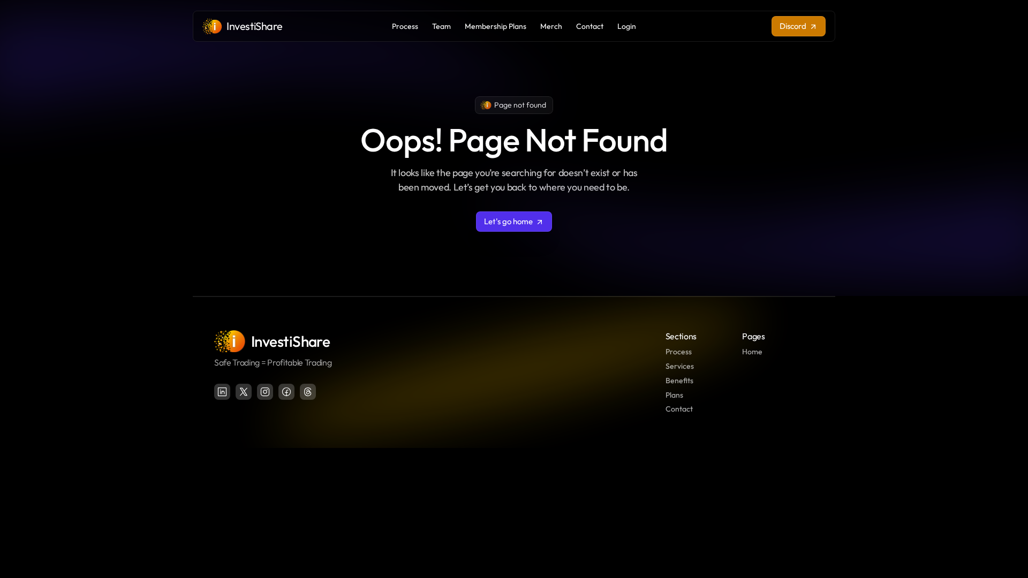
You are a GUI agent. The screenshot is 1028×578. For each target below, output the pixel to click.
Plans (674, 395)
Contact (679, 409)
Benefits (679, 380)
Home (752, 351)
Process (679, 351)
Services (680, 366)
